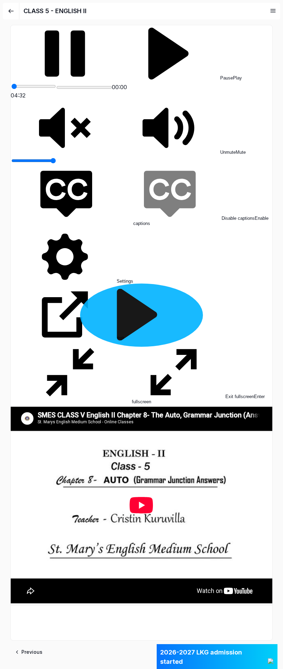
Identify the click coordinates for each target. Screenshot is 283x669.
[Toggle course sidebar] (273, 10)
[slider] (33, 86)
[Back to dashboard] (11, 11)
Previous (31, 652)
